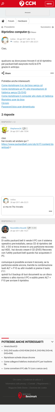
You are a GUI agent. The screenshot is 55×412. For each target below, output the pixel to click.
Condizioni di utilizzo (32, 380)
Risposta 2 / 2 (8, 221)
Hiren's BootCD (10, 346)
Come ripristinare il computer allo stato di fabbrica (27, 96)
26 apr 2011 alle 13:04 (19, 131)
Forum (11, 21)
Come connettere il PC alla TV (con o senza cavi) (25, 368)
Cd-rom (5, 103)
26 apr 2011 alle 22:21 (29, 42)
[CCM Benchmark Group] (27, 396)
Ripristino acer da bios (12, 99)
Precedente (9, 27)
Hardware (22, 21)
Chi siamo (17, 380)
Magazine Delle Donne (18, 388)
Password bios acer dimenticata (18, 106)
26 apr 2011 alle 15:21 (19, 231)
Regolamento (43, 384)
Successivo (46, 27)
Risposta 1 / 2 (8, 122)
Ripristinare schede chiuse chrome (19, 357)
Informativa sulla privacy (16, 384)
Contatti (32, 384)
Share (8, 73)
